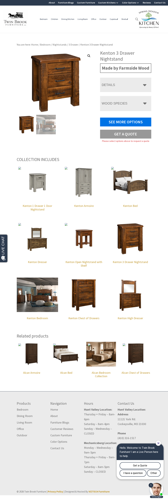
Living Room (83, 19)
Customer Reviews (61, 429)
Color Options (129, 2)
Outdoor (102, 19)
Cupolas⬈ (114, 19)
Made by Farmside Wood (125, 68)
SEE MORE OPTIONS (126, 121)
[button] (89, 56)
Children (54, 19)
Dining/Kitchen (67, 19)
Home (54, 409)
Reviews (147, 2)
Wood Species (114, 103)
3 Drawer (73, 44)
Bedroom (44, 19)
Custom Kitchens (107, 2)
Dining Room (25, 416)
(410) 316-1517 (127, 438)
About (52, 2)
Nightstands (59, 44)
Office (93, 19)
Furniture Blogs (66, 2)
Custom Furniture (86, 2)
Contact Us (160, 2)
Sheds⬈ (124, 19)
